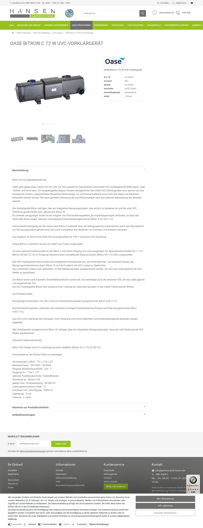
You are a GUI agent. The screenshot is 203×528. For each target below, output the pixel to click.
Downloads (109, 470)
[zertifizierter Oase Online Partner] (69, 13)
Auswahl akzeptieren (165, 513)
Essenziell (17, 524)
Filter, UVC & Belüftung (41, 33)
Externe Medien (50, 524)
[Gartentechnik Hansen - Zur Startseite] (32, 13)
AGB (58, 481)
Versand (107, 478)
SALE (11, 25)
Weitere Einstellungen (99, 524)
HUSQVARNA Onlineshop (29, 25)
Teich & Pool (117, 25)
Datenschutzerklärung (66, 478)
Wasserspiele (154, 25)
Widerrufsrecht (110, 481)
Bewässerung (101, 25)
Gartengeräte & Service (176, 25)
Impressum (61, 474)
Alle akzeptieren (165, 498)
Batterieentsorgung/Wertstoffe (70, 485)
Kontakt (59, 470)
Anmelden (60, 444)
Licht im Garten (135, 25)
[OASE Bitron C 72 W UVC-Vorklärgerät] (50, 88)
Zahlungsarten (110, 474)
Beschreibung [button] (20, 170)
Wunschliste (13, 480)
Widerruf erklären (115, 486)
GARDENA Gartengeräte (56, 25)
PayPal (66, 524)
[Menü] (198, 476)
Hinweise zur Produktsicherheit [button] (30, 407)
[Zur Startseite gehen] (13, 33)
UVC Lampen (57, 33)
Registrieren (13, 474)
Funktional (82, 524)
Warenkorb (13, 484)
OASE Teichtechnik (81, 25)
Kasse (11, 487)
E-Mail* (11, 444)
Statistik (32, 524)
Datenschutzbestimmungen (33, 451)
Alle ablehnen (165, 505)
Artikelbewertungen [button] (23, 414)
